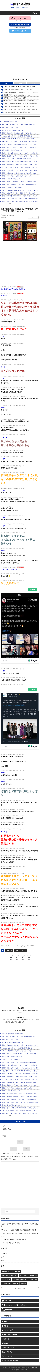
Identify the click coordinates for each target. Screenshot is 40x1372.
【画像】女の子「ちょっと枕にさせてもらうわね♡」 (17, 176)
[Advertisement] (20, 55)
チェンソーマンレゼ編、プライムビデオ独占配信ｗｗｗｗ (18, 124)
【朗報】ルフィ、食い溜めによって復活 (14, 98)
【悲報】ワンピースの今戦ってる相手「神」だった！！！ (20, 106)
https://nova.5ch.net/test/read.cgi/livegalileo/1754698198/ (19, 946)
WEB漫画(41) (6, 1272)
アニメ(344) (23, 1276)
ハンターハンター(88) (19, 1279)
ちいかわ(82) (16, 1272)
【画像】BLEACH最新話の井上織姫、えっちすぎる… (18, 89)
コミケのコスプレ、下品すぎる (11, 1059)
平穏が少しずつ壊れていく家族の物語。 (13, 1033)
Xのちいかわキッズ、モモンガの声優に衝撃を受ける (17, 136)
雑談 (4, 217)
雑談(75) (23, 1283)
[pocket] (29, 957)
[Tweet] (11, 957)
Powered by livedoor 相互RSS (6, 203)
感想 (2, 1257)
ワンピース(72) (6, 1283)
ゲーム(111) (32, 1276)
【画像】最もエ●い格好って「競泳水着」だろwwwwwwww (19, 184)
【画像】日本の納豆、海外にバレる (12, 187)
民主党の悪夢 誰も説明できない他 (12, 150)
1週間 (20, 83)
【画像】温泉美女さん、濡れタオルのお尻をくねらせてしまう (20, 164)
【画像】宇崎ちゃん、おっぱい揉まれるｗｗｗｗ (17, 95)
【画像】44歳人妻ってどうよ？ (11, 179)
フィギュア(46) (32, 1279)
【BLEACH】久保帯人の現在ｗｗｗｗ (12, 130)
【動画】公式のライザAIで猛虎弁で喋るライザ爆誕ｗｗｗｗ (19, 133)
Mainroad (34, 1368)
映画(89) (15, 1283)
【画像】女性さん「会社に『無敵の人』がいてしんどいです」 (20, 147)
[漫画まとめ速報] (20, 5)
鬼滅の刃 (9, 950)
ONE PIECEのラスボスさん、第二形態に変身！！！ (18, 112)
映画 (17, 950)
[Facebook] (23, 957)
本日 (6, 83)
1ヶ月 (33, 83)
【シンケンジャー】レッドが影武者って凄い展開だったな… (19, 159)
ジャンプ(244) (6, 1279)
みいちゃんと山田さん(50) (9, 1276)
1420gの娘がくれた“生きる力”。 (11, 121)
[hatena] (17, 957)
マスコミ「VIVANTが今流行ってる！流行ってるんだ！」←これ (20, 190)
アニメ (24, 950)
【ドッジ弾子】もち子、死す (10, 127)
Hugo (27, 1368)
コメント (33, 217)
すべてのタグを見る (20, 1288)
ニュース (4, 1253)
